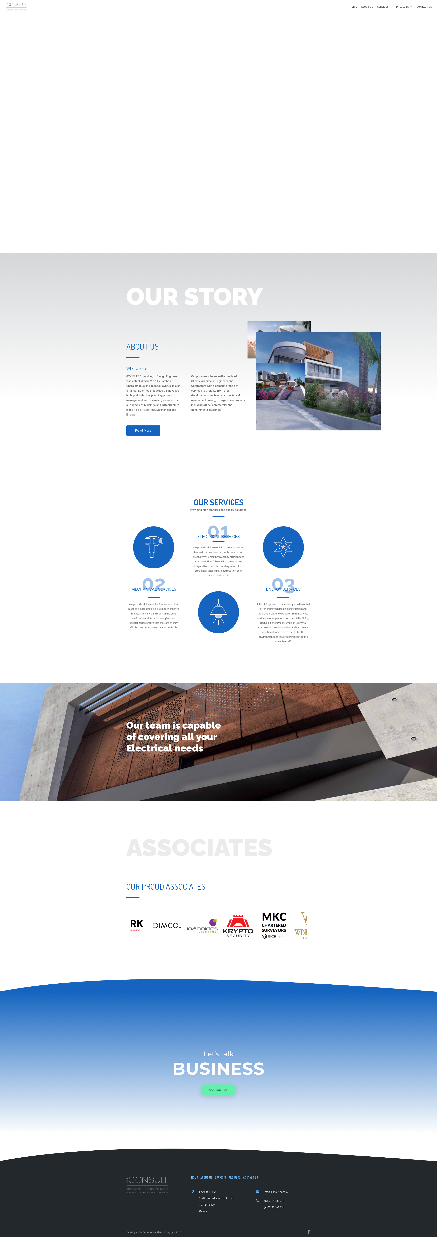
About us (367, 7)
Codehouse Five (152, 1232)
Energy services (283, 589)
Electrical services (218, 536)
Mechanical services (153, 589)
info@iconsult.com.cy (276, 1192)
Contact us (424, 7)
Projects (402, 7)
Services (383, 7)
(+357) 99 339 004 (274, 1201)
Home (353, 7)
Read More (143, 430)
